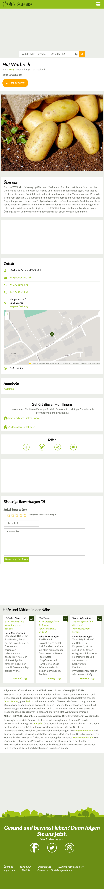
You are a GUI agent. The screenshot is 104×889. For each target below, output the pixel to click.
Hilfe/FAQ (25, 867)
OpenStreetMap (94, 363)
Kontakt (26, 870)
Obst (6, 701)
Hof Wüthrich (16, 64)
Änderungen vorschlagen (21, 427)
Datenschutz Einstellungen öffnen (54, 870)
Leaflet (33, 363)
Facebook (34, 847)
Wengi (12, 69)
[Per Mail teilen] (73, 447)
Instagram (69, 847)
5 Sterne (25, 515)
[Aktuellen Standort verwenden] (76, 54)
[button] (52, 334)
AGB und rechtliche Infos (71, 867)
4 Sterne (21, 515)
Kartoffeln (9, 389)
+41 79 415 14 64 (19, 292)
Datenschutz (44, 867)
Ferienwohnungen (83, 731)
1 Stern (8, 515)
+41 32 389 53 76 (19, 285)
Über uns (8, 867)
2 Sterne (13, 515)
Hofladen (38, 723)
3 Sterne (17, 515)
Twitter (52, 847)
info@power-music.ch (21, 277)
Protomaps (83, 363)
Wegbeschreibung (19, 306)
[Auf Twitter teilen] (42, 447)
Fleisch (29, 701)
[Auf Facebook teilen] (26, 447)
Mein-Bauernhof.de (83, 737)
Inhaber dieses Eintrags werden (25, 418)
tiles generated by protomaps (69, 363)
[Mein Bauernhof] (39, 4)
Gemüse (14, 701)
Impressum (9, 870)
